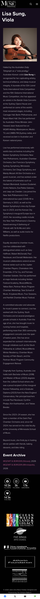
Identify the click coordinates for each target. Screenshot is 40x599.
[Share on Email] (25, 596)
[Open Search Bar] (31, 4)
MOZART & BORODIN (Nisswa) (16, 461)
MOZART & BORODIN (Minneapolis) (18, 465)
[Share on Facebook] (5, 596)
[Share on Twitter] (15, 596)
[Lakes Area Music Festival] (8, 4)
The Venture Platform (24, 592)
